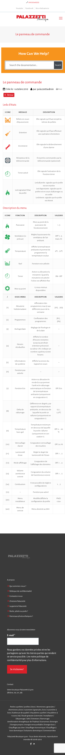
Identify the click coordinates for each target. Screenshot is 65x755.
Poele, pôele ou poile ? (18, 611)
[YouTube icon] (34, 744)
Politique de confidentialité (20, 591)
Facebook (29, 8)
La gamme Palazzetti (18, 606)
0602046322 (33, 2)
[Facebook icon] (31, 744)
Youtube (19, 8)
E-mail (11, 635)
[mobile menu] (60, 18)
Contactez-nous (16, 596)
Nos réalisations (42, 8)
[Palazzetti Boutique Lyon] (32, 18)
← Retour (9, 95)
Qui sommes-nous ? (17, 586)
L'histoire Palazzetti (17, 601)
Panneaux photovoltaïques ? (21, 616)
